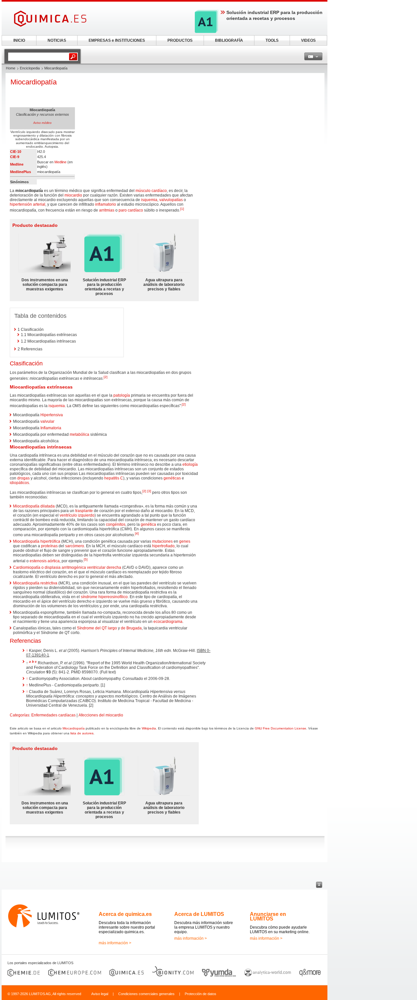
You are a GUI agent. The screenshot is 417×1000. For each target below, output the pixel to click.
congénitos (115, 524)
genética (148, 524)
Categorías (19, 715)
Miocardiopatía (74, 728)
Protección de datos (200, 994)
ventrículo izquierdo (77, 515)
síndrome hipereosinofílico (104, 597)
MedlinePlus (20, 172)
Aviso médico (42, 123)
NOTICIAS (57, 40)
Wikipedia (149, 728)
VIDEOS (308, 40)
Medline (16, 164)
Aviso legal (99, 994)
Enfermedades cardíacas (53, 715)
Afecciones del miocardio (101, 715)
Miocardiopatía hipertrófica (36, 541)
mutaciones (162, 541)
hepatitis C (113, 478)
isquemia (149, 200)
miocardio (73, 195)
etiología (190, 464)
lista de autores (81, 733)
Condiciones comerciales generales (146, 994)
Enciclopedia (30, 68)
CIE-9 (14, 157)
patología (121, 395)
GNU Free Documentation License (280, 728)
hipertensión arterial (27, 204)
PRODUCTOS (180, 40)
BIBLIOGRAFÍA (229, 40)
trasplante (84, 510)
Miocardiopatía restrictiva (35, 583)
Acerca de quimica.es (125, 914)
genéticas (172, 478)
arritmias (106, 210)
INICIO (19, 40)
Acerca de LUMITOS (199, 914)
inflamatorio (105, 204)
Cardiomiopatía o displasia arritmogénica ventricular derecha (67, 567)
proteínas (49, 546)
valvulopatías (171, 200)
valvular (47, 421)
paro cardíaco (131, 210)
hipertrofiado (163, 546)
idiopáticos (19, 482)
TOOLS (272, 40)
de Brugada (131, 628)
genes (184, 541)
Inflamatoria (50, 428)
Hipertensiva (51, 415)
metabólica (79, 434)
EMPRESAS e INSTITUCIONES (117, 40)
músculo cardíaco (151, 190)
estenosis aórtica (45, 561)
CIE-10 (15, 152)
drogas (23, 478)
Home (10, 68)
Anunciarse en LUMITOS (268, 916)
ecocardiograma (167, 621)
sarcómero (74, 546)
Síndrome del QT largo (97, 628)
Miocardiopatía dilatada (34, 506)
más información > (115, 943)
